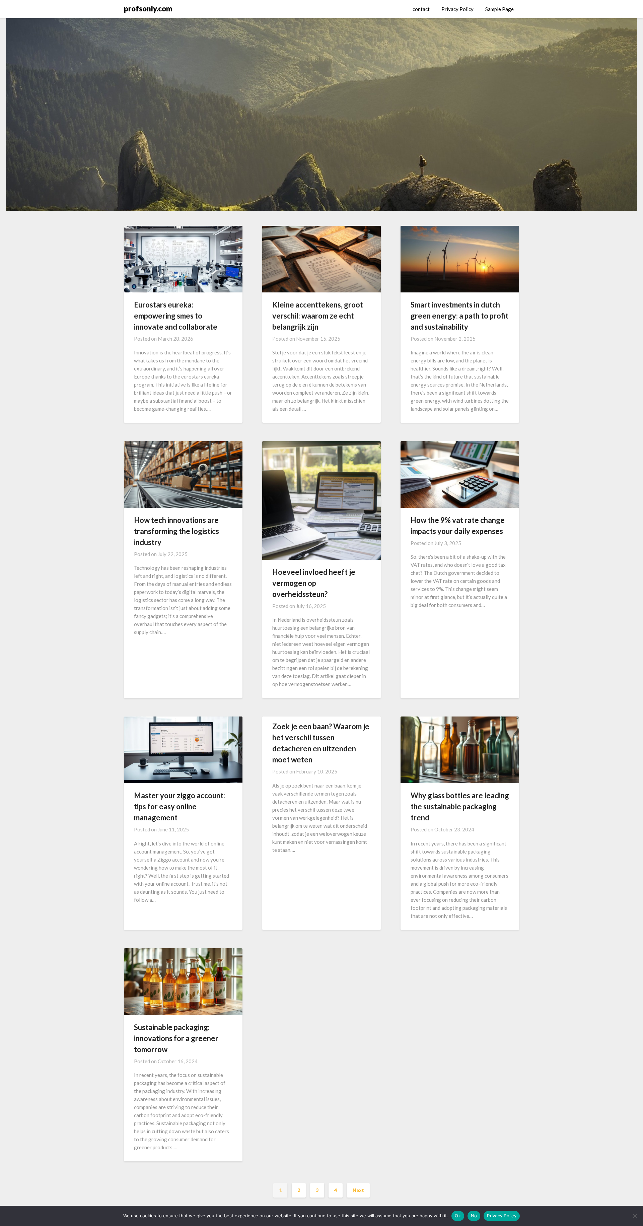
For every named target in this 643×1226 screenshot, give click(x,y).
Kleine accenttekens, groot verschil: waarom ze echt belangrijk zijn (317, 315)
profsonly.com (148, 8)
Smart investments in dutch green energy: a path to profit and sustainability (459, 315)
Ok (458, 1215)
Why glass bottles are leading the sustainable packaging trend (460, 806)
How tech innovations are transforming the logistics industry (176, 531)
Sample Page (499, 9)
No (474, 1215)
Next (358, 1190)
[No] (634, 1216)
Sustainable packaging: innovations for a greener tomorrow (176, 1038)
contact (421, 9)
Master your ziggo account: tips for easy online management (179, 806)
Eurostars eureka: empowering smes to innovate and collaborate (175, 315)
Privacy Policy (457, 9)
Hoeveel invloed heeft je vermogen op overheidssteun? (313, 583)
